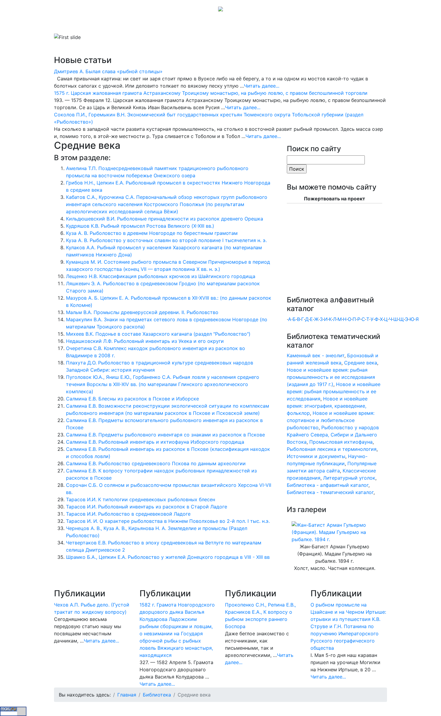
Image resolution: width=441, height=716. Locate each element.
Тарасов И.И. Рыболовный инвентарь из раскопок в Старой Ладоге (146, 507)
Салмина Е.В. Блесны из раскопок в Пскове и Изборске (132, 399)
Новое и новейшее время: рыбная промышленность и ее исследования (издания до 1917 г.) (331, 377)
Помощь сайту (283, 25)
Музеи (158, 25)
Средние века (360, 363)
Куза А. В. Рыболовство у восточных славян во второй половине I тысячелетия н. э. (166, 240)
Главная (70, 25)
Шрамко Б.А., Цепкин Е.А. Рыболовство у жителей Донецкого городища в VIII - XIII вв (168, 557)
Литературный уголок (349, 478)
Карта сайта (246, 25)
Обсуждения (212, 25)
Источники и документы (316, 456)
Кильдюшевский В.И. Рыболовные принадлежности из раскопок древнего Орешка (164, 219)
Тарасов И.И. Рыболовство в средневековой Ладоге (128, 514)
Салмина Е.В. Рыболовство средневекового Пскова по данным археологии (156, 463)
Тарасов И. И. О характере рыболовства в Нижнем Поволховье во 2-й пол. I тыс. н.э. (168, 521)
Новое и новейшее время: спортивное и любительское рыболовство (330, 420)
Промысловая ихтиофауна (341, 442)
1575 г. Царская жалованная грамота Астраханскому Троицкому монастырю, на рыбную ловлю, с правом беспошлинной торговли (211, 93)
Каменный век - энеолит (315, 355)
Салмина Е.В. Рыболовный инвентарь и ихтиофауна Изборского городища (155, 442)
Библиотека (99, 25)
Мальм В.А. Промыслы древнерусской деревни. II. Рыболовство (142, 312)
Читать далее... (261, 86)
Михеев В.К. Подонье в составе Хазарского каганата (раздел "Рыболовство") (158, 334)
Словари (132, 25)
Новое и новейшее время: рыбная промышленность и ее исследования (333, 391)
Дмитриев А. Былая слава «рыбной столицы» (108, 71)
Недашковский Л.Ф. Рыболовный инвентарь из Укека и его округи (145, 341)
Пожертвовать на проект (334, 199)
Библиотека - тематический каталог (330, 492)
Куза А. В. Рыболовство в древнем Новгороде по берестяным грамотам (152, 233)
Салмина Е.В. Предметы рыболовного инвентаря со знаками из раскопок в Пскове (165, 435)
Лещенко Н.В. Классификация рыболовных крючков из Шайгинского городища (160, 276)
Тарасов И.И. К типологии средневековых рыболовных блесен (140, 499)
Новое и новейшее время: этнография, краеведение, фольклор (327, 406)
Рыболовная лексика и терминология (331, 449)
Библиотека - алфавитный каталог (327, 485)
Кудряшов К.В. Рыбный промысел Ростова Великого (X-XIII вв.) (140, 226)
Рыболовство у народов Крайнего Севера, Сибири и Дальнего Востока (333, 434)
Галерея (179, 25)
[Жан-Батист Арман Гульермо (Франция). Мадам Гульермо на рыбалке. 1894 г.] (334, 532)
